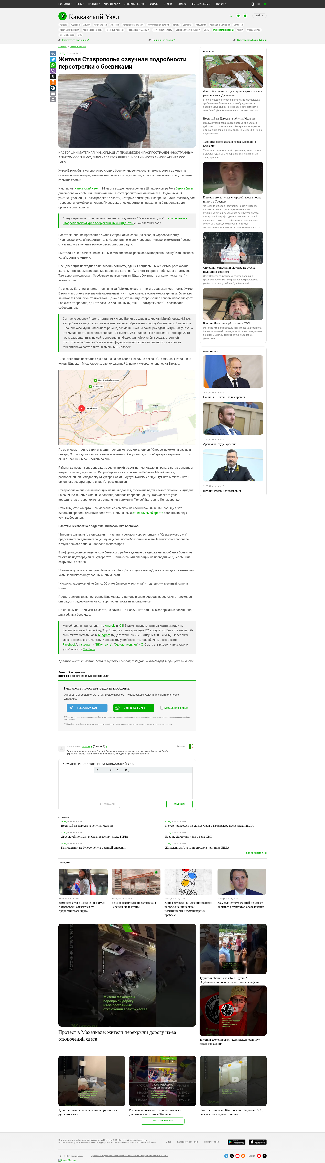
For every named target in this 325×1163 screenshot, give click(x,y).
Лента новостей (78, 46)
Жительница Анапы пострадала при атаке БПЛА (197, 847)
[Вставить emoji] (126, 770)
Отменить (179, 804)
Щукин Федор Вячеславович (222, 491)
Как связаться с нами (187, 1142)
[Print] (53, 100)
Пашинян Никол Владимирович (224, 397)
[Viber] (53, 71)
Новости (64, 4)
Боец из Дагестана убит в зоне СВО (226, 323)
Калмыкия (238, 25)
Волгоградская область (158, 25)
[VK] (53, 54)
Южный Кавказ (67, 35)
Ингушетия (201, 25)
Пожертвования (211, 1142)
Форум (153, 4)
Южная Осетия (254, 30)
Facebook (69, 644)
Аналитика (111, 4)
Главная (62, 46)
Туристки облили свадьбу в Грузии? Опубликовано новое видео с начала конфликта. (231, 980)
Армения (115, 25)
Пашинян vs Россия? (163, 40)
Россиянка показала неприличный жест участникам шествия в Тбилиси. (155, 1112)
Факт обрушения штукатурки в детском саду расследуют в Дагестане (232, 93)
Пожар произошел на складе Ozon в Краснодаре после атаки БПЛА (209, 825)
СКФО (206, 30)
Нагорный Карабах (115, 30)
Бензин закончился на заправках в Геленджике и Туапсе (134, 904)
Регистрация (107, 804)
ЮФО (80, 35)
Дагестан (187, 25)
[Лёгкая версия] (252, 4)
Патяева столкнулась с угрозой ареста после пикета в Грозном (232, 199)
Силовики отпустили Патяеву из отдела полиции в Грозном (229, 269)
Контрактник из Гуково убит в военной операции (93, 847)
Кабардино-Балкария (220, 25)
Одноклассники (126, 644)
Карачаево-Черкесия (69, 30)
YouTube (89, 649)
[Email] (53, 94)
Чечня (240, 30)
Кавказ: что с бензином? (75, 40)
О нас (168, 1142)
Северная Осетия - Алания (188, 30)
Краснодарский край (92, 30)
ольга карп (87, 746)
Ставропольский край (223, 30)
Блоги (168, 4)
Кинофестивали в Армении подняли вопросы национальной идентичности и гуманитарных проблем (188, 908)
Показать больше (162, 1120)
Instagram (85, 644)
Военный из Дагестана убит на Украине (229, 118)
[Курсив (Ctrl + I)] (104, 770)
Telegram (104, 635)
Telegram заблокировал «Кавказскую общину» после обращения (230, 1041)
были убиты (184, 188)
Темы (78, 4)
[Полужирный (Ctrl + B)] (97, 770)
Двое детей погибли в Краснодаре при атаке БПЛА (94, 836)
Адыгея (86, 25)
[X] (53, 77)
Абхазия (63, 25)
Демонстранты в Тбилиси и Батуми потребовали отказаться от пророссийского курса (82, 906)
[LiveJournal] (53, 88)
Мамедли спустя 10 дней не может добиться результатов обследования (241, 904)
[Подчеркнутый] (110, 770)
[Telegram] (53, 59)
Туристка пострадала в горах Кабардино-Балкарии (230, 143)
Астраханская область (133, 25)
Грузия (176, 25)
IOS (120, 625)
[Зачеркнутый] (117, 770)
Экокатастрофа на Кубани (252, 40)
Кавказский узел (86, 188)
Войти (259, 16)
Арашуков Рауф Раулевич (219, 444)
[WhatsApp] (53, 65)
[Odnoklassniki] (53, 82)
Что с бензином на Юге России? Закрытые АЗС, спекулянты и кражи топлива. (231, 1112)
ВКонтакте (103, 644)
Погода (221, 4)
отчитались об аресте (147, 513)
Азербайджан (100, 25)
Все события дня (256, 853)
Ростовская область (162, 30)
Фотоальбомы (201, 4)
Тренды (93, 4)
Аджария (75, 25)
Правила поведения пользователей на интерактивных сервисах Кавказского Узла (129, 1155)
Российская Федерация (138, 30)
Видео (182, 4)
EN (265, 4)
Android (110, 625)
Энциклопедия (134, 4)
